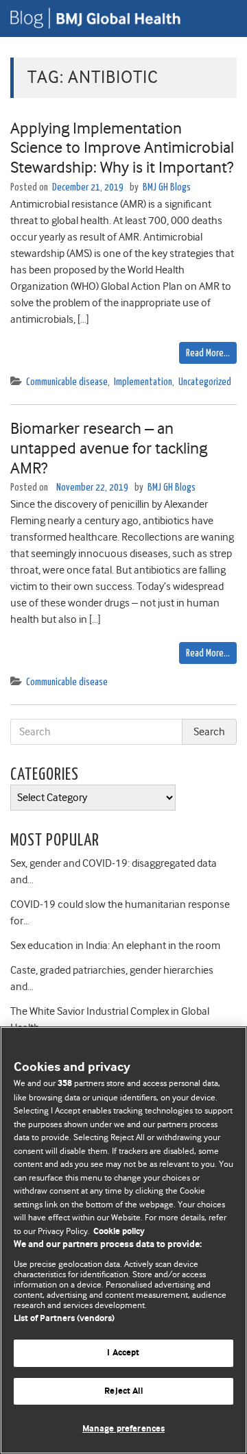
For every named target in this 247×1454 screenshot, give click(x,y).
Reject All (123, 1391)
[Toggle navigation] (219, 18)
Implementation (143, 382)
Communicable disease (67, 382)
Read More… (208, 353)
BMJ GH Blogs (167, 187)
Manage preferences (123, 1429)
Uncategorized (204, 382)
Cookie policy (119, 1232)
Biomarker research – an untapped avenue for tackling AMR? (108, 448)
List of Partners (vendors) (64, 1319)
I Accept (123, 1353)
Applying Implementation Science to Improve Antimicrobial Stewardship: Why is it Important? (122, 148)
